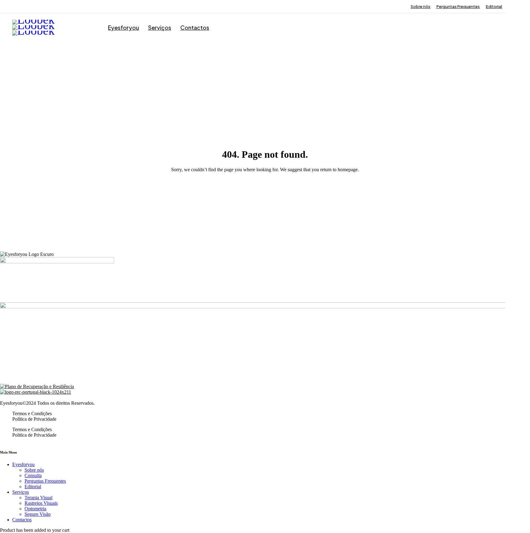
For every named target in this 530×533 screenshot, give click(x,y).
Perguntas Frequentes (458, 6)
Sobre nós (420, 6)
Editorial (494, 6)
